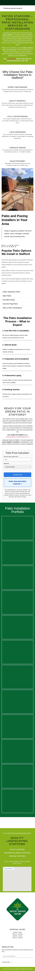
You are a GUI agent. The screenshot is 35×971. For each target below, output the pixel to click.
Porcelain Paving (9, 300)
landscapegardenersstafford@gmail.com (17, 437)
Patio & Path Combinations (12, 308)
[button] (32, 8)
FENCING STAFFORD (17, 856)
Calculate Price (17, 475)
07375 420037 (11, 59)
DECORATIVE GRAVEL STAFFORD (17, 853)
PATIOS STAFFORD (17, 849)
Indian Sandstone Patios (11, 292)
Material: (6, 463)
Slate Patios (7, 296)
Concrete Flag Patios (10, 304)
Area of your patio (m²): (11, 456)
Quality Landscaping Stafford (17, 841)
